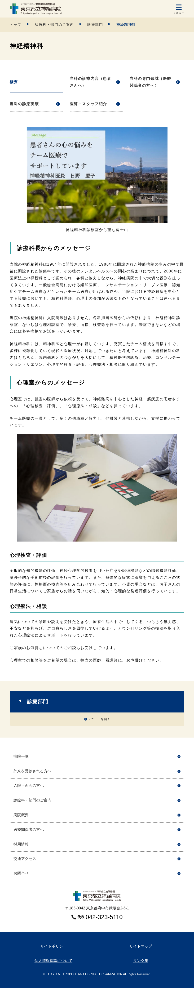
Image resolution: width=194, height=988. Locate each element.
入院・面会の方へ (28, 785)
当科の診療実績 (24, 104)
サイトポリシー (53, 946)
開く (179, 756)
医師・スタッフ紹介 (88, 104)
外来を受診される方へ (32, 771)
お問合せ (21, 873)
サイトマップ (140, 946)
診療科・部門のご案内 (54, 24)
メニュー (178, 13)
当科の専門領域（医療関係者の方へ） (150, 81)
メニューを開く (99, 719)
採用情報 (21, 844)
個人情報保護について (53, 961)
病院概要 (21, 815)
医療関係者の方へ (28, 830)
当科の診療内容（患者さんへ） (90, 81)
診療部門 (95, 24)
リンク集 (140, 961)
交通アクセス (24, 859)
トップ (16, 24)
